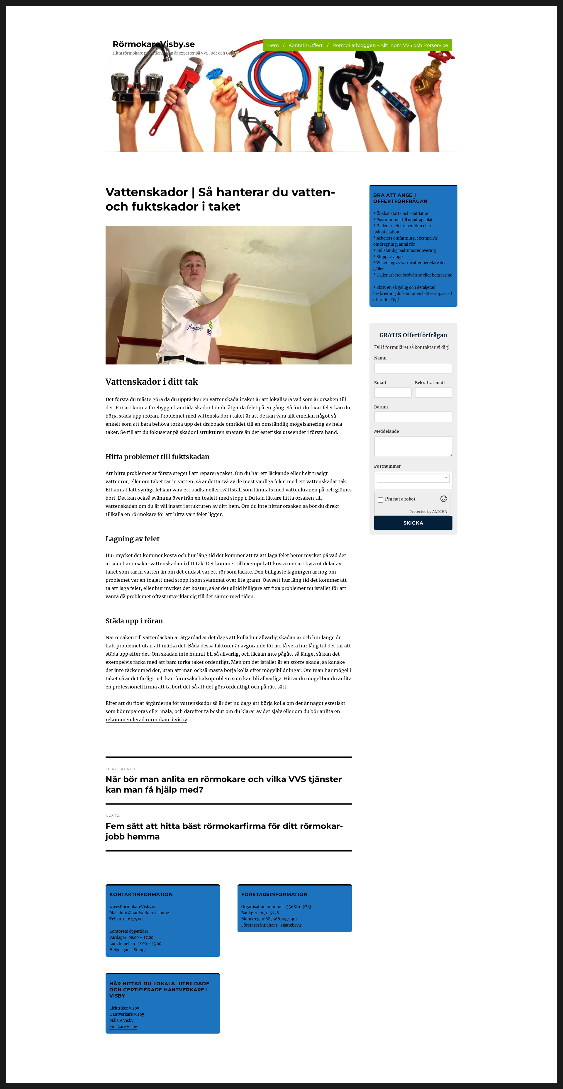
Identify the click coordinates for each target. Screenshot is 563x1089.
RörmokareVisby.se (154, 44)
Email (380, 382)
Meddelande (386, 431)
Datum (381, 407)
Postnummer (387, 466)
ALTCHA (439, 511)
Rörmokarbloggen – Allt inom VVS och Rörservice (390, 45)
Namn (380, 358)
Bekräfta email (430, 382)
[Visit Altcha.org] (443, 500)
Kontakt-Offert (306, 45)
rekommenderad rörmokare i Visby (146, 719)
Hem (273, 45)
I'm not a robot (400, 499)
